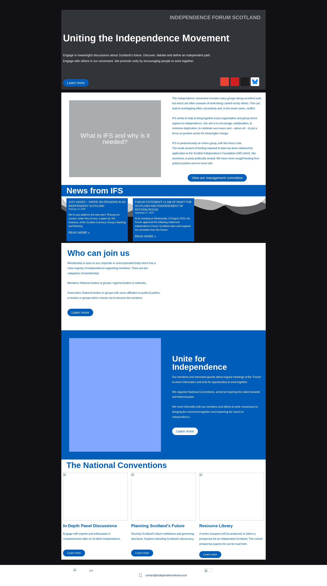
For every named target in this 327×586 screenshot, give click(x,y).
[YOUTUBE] (234, 81)
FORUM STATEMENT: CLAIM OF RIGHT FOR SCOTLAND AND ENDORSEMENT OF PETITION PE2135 (163, 206)
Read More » (79, 232)
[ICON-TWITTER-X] (244, 81)
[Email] (224, 81)
